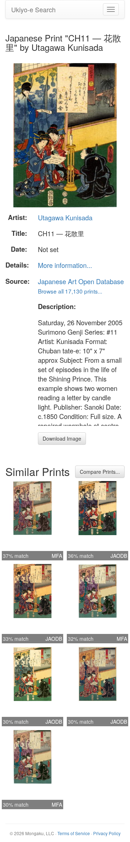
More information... (65, 265)
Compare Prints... (100, 471)
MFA (57, 555)
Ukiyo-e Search (33, 9)
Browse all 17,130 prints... (70, 291)
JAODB (118, 555)
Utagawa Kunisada (65, 217)
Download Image (62, 438)
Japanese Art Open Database (81, 281)
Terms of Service (73, 833)
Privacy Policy (107, 833)
